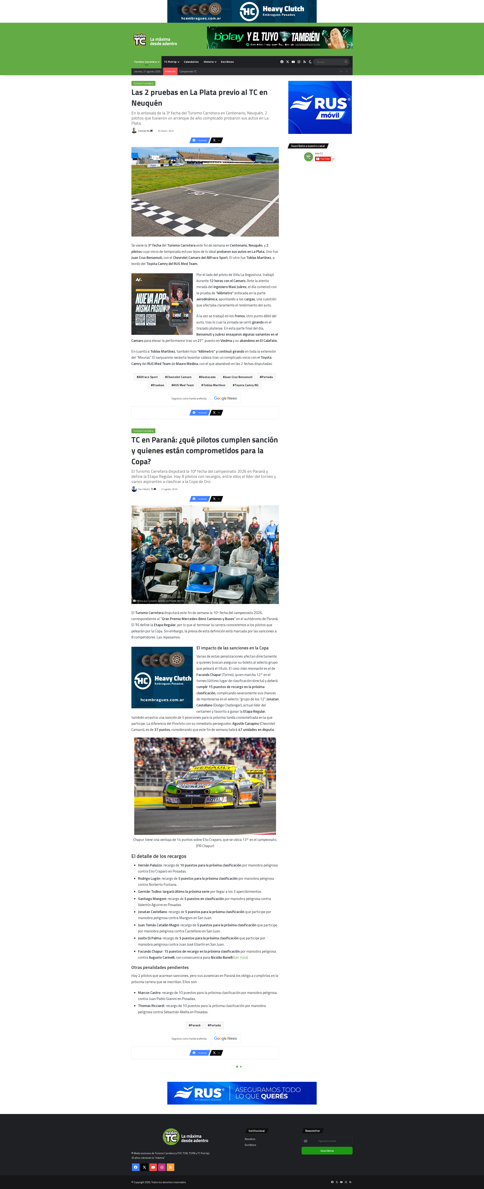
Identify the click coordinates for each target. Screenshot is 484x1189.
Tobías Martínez (214, 385)
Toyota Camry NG (246, 385)
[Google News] (225, 398)
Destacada (208, 377)
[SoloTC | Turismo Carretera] (154, 39)
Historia (209, 62)
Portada (267, 377)
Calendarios (191, 62)
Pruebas (158, 385)
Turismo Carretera (145, 62)
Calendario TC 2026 (189, 68)
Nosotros (250, 1139)
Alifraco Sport (148, 377)
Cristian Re (144, 131)
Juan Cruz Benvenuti (238, 377)
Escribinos (227, 62)
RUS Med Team (183, 385)
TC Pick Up (170, 62)
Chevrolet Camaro (179, 377)
